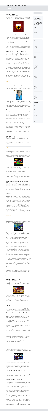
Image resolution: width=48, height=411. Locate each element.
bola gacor (35, 109)
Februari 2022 (35, 98)
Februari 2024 (35, 75)
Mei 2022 (35, 95)
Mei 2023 (35, 85)
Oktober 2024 (35, 66)
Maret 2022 (35, 97)
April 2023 (35, 86)
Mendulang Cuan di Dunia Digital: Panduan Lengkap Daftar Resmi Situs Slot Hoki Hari (38, 27)
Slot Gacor (10, 280)
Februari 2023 (35, 88)
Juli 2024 (35, 69)
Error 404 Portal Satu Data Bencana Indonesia (13, 14)
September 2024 (36, 67)
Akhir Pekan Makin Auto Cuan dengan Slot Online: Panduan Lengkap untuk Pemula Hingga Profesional (37, 35)
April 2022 (35, 96)
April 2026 (35, 46)
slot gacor (35, 106)
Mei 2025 (35, 58)
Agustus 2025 (35, 55)
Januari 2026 (35, 49)
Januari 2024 (35, 76)
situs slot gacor (35, 103)
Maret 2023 (35, 87)
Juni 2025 (35, 57)
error (14, 15)
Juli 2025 (35, 56)
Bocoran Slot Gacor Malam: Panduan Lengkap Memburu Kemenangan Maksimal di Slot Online (37, 19)
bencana (13, 15)
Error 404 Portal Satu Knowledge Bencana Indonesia (14, 216)
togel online (35, 105)
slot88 (34, 112)
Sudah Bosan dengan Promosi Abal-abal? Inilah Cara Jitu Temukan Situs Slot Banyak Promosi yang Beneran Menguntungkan (37, 31)
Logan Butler (7, 15)
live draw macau (35, 115)
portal (17, 15)
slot (34, 118)
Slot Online (10, 15)
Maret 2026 (35, 47)
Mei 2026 (35, 45)
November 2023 (36, 78)
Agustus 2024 (35, 68)
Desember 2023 (36, 77)
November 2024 (36, 65)
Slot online (35, 121)
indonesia (16, 15)
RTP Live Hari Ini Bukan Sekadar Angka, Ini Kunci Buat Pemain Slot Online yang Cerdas (38, 23)
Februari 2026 (35, 48)
